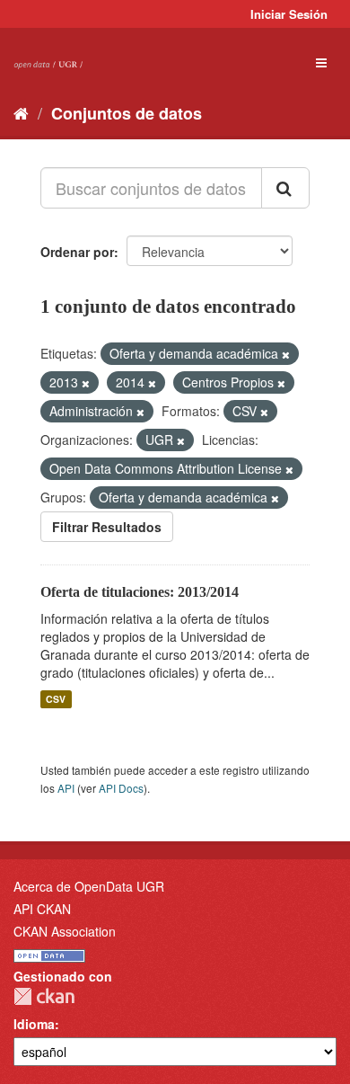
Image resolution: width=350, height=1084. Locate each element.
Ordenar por (77, 252)
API (65, 787)
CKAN (43, 996)
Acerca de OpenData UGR (88, 886)
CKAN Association (64, 931)
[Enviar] (285, 188)
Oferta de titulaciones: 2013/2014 (139, 592)
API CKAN (42, 909)
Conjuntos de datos (126, 113)
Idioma (34, 1024)
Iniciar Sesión (289, 13)
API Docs (121, 787)
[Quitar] (286, 354)
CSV (56, 699)
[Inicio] (21, 112)
